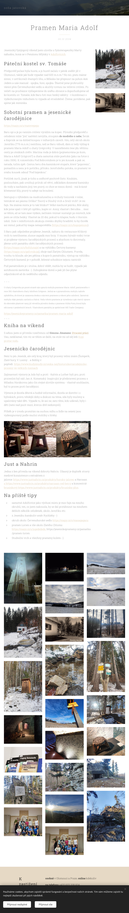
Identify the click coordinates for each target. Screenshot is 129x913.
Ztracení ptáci (80, 332)
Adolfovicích (58, 54)
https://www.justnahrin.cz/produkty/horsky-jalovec (43, 479)
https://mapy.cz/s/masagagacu (70, 520)
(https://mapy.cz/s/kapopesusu (70, 225)
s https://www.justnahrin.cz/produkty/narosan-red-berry (37, 483)
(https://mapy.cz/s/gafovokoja (21, 251)
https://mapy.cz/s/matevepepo (21, 125)
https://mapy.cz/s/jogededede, (29, 529)
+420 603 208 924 (69, 884)
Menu (122, 8)
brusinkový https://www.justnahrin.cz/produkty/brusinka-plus (41, 487)
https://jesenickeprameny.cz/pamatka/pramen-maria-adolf (38, 313)
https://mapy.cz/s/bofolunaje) (22, 247)
